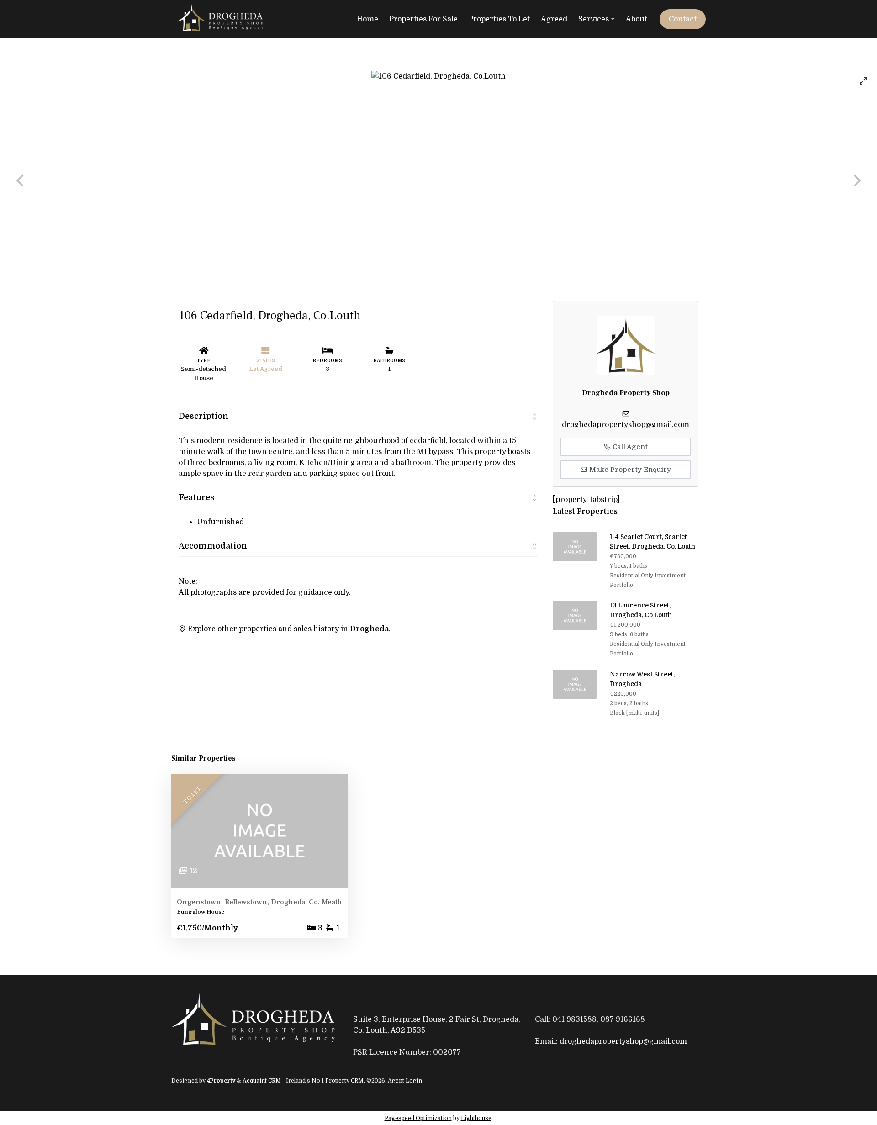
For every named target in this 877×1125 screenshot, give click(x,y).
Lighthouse (476, 1118)
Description (203, 416)
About (636, 19)
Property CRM (344, 1080)
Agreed (554, 19)
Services (593, 19)
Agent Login (405, 1080)
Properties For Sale (423, 19)
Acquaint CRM (262, 1080)
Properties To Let (499, 19)
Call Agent (629, 447)
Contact (683, 19)
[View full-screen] (863, 80)
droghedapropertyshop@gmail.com (625, 425)
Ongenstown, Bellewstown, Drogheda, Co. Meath (259, 902)
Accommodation (213, 545)
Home (367, 19)
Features (197, 497)
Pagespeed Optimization (418, 1118)
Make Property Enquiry (629, 469)
